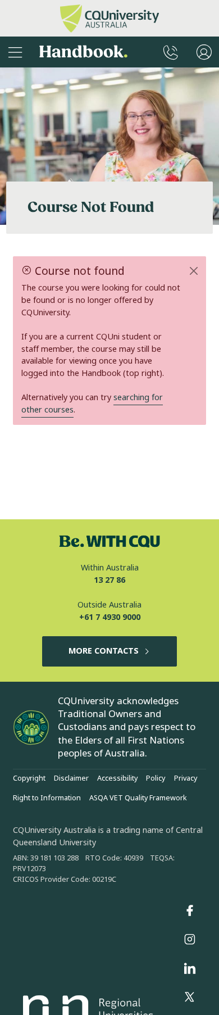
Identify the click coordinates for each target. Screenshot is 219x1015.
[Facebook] (189, 910)
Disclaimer (71, 778)
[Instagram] (189, 939)
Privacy (185, 778)
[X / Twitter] (189, 997)
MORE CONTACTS (104, 651)
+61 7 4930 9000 (109, 617)
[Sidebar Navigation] (15, 52)
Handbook (83, 52)
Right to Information (47, 798)
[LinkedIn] (189, 968)
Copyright (29, 778)
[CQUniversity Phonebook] (170, 52)
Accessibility (117, 778)
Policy (155, 778)
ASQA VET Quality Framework (138, 798)
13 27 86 (109, 580)
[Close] (193, 271)
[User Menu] (204, 52)
